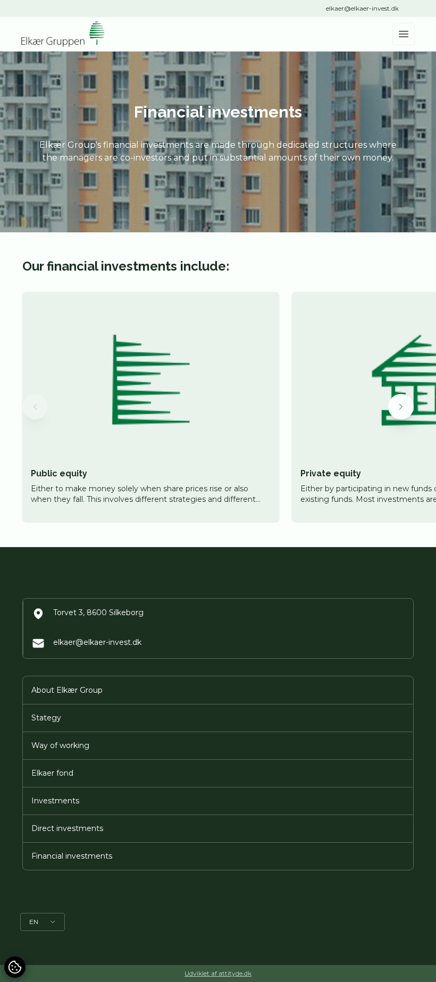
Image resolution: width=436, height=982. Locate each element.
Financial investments (71, 856)
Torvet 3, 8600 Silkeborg (98, 612)
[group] (150, 407)
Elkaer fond (52, 773)
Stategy (46, 718)
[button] (35, 406)
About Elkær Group (67, 690)
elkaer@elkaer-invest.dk (362, 8)
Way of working (60, 745)
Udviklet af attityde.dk (218, 973)
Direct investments (67, 828)
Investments (55, 800)
